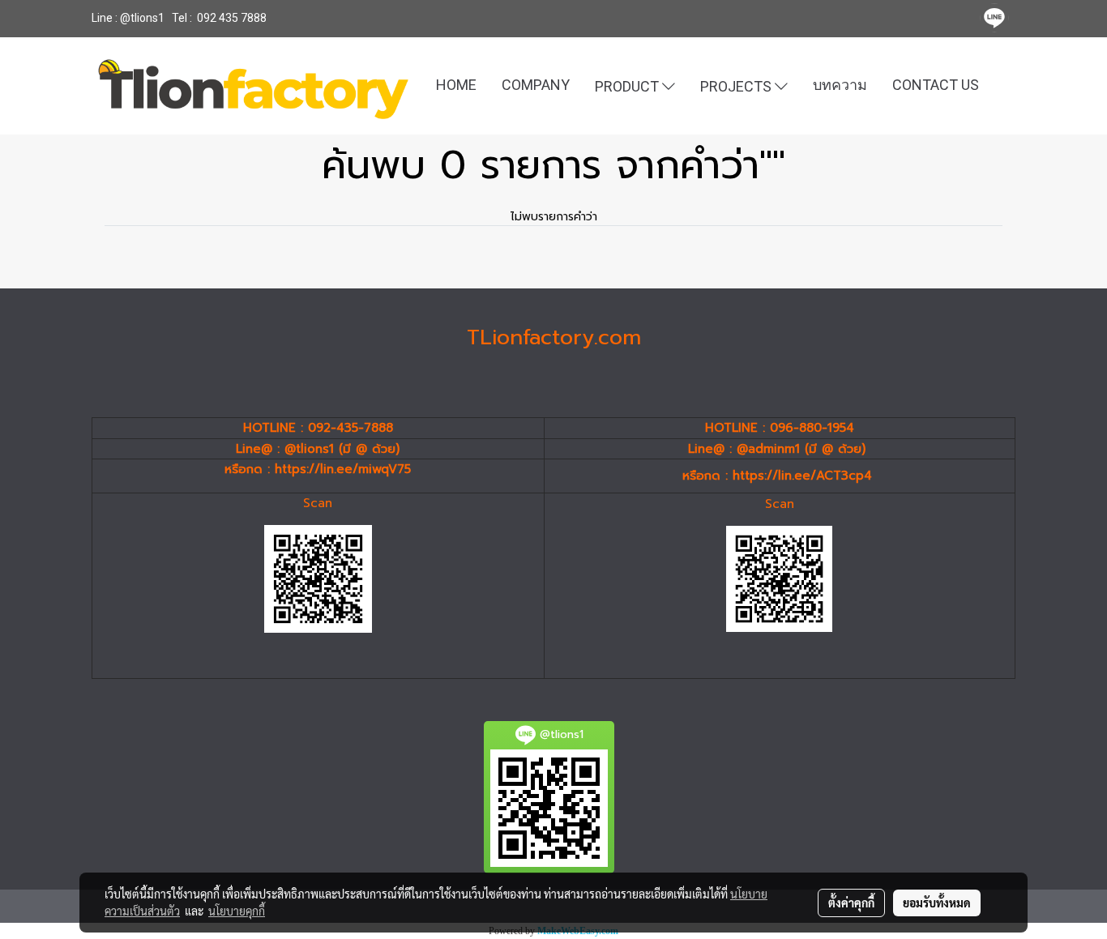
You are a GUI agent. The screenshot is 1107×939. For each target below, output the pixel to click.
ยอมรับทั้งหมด (937, 902)
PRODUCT (628, 85)
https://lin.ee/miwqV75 (343, 469)
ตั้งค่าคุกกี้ (851, 902)
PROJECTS (737, 85)
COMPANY (536, 84)
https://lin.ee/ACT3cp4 (802, 475)
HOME (456, 84)
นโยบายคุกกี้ (236, 910)
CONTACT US (935, 84)
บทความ (840, 84)
